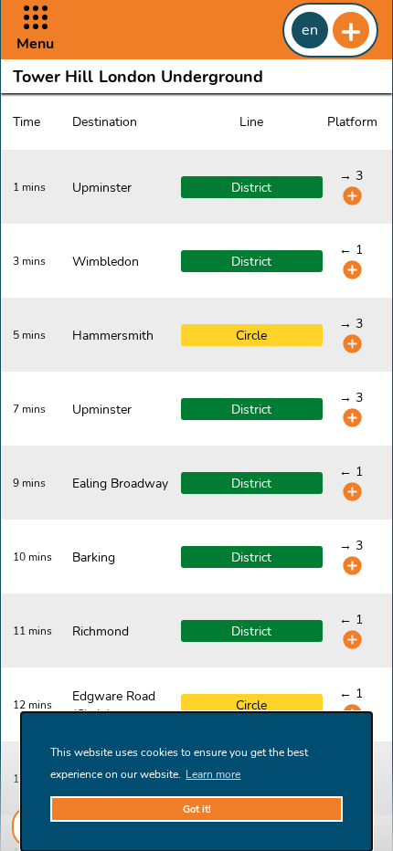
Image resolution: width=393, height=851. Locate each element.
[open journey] (352, 195)
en (310, 30)
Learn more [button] (213, 774)
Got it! (197, 809)
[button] (35, 29)
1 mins (29, 187)
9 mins (29, 483)
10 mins (32, 557)
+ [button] (351, 30)
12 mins (32, 705)
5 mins (29, 335)
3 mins (29, 261)
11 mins (32, 631)
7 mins (29, 409)
